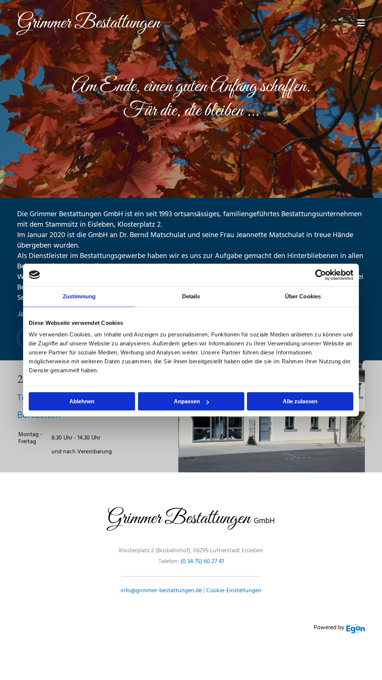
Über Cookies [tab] (303, 296)
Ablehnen (81, 401)
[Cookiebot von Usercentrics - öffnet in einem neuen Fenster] (320, 274)
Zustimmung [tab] (79, 296)
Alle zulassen (300, 401)
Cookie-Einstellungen (234, 591)
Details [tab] (191, 296)
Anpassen (187, 401)
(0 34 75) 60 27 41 (202, 561)
